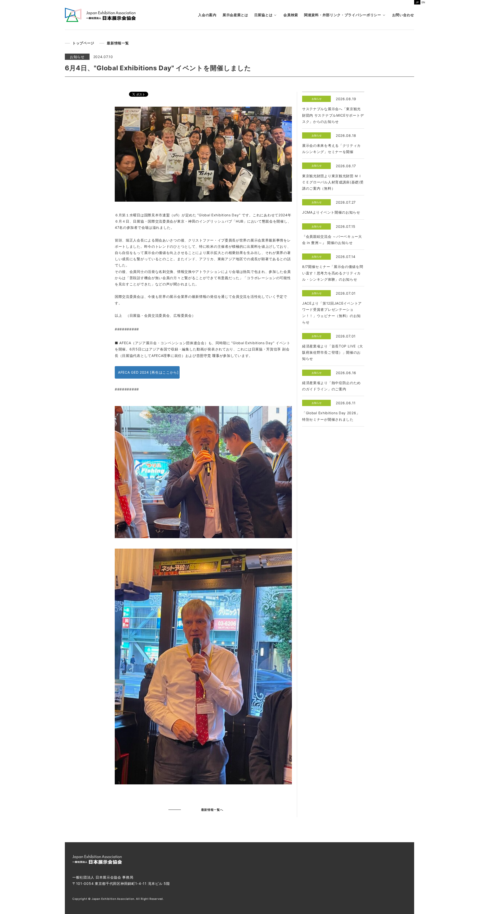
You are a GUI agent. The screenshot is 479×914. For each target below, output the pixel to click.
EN (423, 2)
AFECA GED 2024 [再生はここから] (148, 372)
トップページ (83, 43)
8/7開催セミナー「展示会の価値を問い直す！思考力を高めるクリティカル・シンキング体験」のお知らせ (332, 272)
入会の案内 (207, 15)
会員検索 (290, 15)
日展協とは (263, 15)
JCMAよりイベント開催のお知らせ (331, 212)
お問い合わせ (403, 15)
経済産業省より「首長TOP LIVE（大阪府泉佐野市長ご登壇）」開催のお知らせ (332, 352)
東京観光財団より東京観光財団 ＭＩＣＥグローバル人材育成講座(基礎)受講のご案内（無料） (333, 182)
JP (417, 2)
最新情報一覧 (118, 43)
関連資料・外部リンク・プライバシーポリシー (342, 15)
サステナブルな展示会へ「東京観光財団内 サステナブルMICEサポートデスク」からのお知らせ (333, 115)
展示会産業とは (235, 15)
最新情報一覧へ (212, 810)
